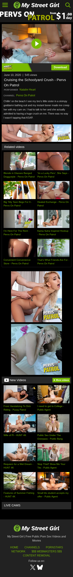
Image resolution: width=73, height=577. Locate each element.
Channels (32, 547)
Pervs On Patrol (25, 95)
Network (18, 551)
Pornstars (54, 547)
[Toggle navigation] (5, 5)
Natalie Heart (27, 89)
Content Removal (36, 555)
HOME (14, 547)
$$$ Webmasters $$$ (47, 551)
